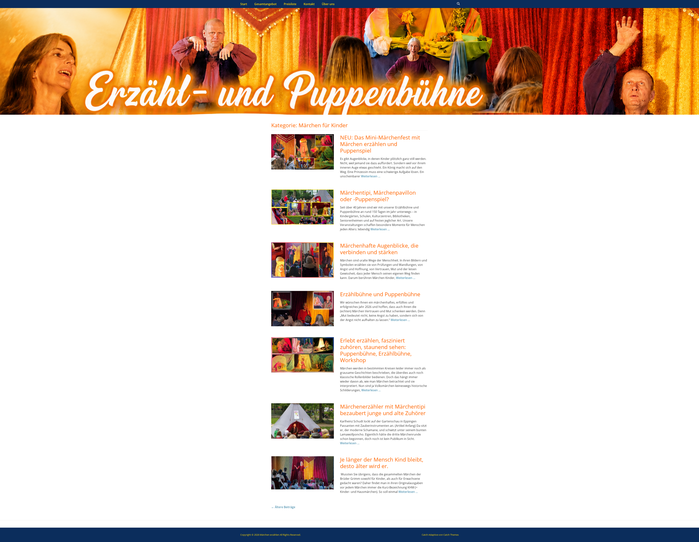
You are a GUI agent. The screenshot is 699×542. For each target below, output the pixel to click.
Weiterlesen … (370, 176)
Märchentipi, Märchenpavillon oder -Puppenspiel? (378, 196)
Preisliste (290, 4)
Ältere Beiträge (283, 507)
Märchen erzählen (269, 534)
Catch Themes (451, 534)
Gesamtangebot (265, 4)
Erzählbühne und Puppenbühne (380, 294)
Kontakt (309, 4)
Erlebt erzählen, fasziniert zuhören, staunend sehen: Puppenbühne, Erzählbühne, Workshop (376, 350)
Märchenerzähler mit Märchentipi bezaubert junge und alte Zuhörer (383, 410)
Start (243, 4)
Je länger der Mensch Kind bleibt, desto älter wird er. (381, 463)
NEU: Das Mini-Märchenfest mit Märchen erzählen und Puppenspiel (380, 144)
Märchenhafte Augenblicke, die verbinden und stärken (379, 249)
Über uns (328, 4)
